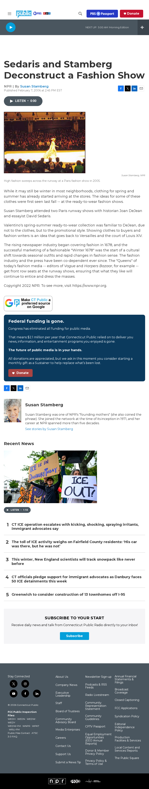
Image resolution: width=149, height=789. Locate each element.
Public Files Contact (19, 733)
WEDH (12, 718)
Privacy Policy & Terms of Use (96, 762)
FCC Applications (126, 708)
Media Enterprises (67, 729)
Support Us (63, 754)
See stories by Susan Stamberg (49, 429)
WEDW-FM (14, 726)
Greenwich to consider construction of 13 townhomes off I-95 (68, 595)
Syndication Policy (127, 716)
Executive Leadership (62, 694)
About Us (61, 677)
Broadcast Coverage (121, 691)
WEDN (21, 718)
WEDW (31, 718)
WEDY (11, 722)
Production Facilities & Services (128, 739)
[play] (11, 27)
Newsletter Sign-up (98, 677)
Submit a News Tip (68, 762)
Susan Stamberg (34, 86)
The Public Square (127, 758)
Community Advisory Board (65, 721)
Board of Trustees (67, 711)
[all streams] (143, 27)
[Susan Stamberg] (12, 410)
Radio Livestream (97, 695)
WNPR (26, 726)
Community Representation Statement (95, 706)
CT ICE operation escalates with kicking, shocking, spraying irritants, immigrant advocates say (75, 527)
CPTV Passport (95, 726)
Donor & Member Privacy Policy (97, 752)
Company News (66, 685)
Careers (60, 738)
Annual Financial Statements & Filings (125, 679)
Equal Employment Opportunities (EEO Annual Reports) (98, 739)
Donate (133, 13)
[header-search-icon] (80, 13)
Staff (58, 703)
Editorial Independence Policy (125, 727)
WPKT (35, 726)
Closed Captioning (127, 700)
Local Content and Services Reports (127, 749)
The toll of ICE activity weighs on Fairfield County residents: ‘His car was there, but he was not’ (74, 544)
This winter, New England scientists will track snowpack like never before (73, 562)
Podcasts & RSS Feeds (96, 686)
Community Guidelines (93, 718)
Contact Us (63, 746)
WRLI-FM (14, 729)
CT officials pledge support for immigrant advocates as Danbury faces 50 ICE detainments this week (76, 579)
